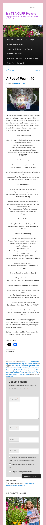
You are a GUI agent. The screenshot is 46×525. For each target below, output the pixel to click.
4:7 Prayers (28, 49)
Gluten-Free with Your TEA (15, 54)
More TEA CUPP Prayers (30, 361)
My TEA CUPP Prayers (21, 13)
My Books (10, 40)
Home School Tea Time (14, 58)
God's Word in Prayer (21, 370)
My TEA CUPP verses (29, 364)
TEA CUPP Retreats (31, 58)
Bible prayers (15, 366)
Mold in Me (10, 63)
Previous (10, 70)
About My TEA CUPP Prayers (25, 40)
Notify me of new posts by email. (21, 472)
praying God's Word (32, 372)
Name (13, 428)
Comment (14, 399)
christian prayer (26, 366)
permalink (9, 376)
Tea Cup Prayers (11, 374)
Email (13, 439)
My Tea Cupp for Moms (13, 364)
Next (37, 70)
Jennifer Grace (25, 374)
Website (13, 451)
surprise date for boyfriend (15, 44)
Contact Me (21, 63)
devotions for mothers (20, 368)
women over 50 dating (14, 49)
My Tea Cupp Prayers (18, 372)
